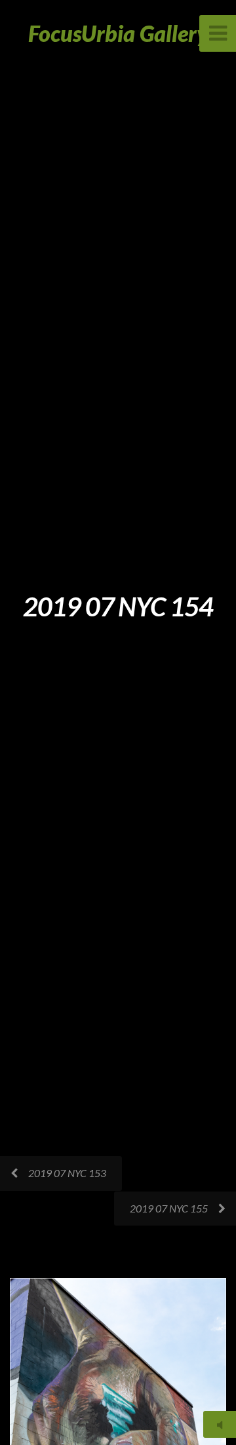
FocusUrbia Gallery (118, 33)
